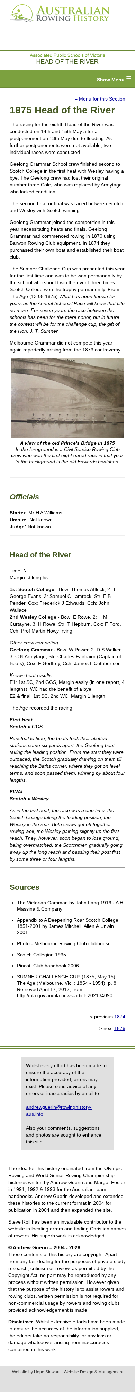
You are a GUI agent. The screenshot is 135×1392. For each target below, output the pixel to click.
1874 (119, 1016)
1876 (119, 1028)
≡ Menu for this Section (100, 99)
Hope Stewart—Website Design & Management (78, 1371)
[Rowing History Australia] (57, 24)
